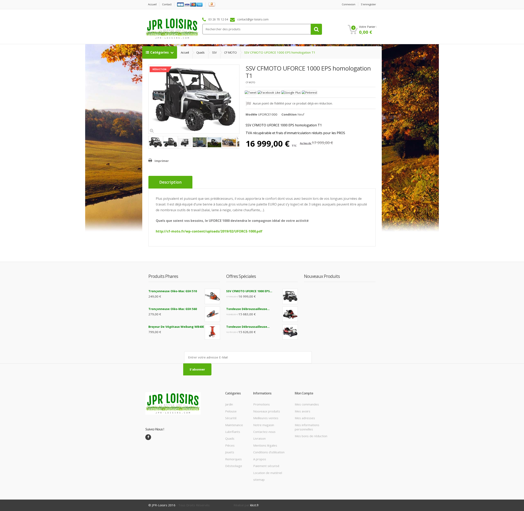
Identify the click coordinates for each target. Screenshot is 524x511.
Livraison (259, 438)
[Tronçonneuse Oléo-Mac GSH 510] (212, 296)
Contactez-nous (264, 432)
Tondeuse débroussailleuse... (248, 309)
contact (167, 4)
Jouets (229, 452)
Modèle (251, 114)
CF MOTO (230, 52)
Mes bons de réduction (311, 436)
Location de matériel (267, 473)
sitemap (259, 479)
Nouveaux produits (266, 411)
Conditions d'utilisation (269, 452)
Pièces (230, 445)
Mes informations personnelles (307, 427)
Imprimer (162, 161)
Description (170, 182)
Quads (200, 52)
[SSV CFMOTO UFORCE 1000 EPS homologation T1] (155, 142)
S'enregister (368, 4)
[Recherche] (316, 29)
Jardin (229, 404)
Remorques (233, 459)
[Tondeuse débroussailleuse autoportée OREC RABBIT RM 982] (290, 332)
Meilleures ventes (265, 418)
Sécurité (231, 418)
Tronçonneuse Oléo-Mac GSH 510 (172, 291)
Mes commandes (307, 404)
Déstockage (233, 466)
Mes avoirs (302, 411)
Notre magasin (263, 425)
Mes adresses (305, 418)
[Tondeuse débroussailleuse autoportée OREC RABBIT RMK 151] (290, 314)
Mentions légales (265, 445)
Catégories (159, 52)
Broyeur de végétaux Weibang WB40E (176, 327)
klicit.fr (254, 505)
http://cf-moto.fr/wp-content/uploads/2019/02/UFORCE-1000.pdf (209, 231)
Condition (289, 114)
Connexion (348, 4)
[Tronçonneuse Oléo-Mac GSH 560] (212, 314)
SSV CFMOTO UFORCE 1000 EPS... (249, 291)
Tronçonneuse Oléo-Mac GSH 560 (172, 309)
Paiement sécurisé (266, 466)
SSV (214, 52)
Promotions (261, 404)
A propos (259, 459)
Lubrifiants (232, 432)
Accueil (152, 4)
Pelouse (231, 411)
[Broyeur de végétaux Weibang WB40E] (212, 332)
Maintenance (234, 425)
